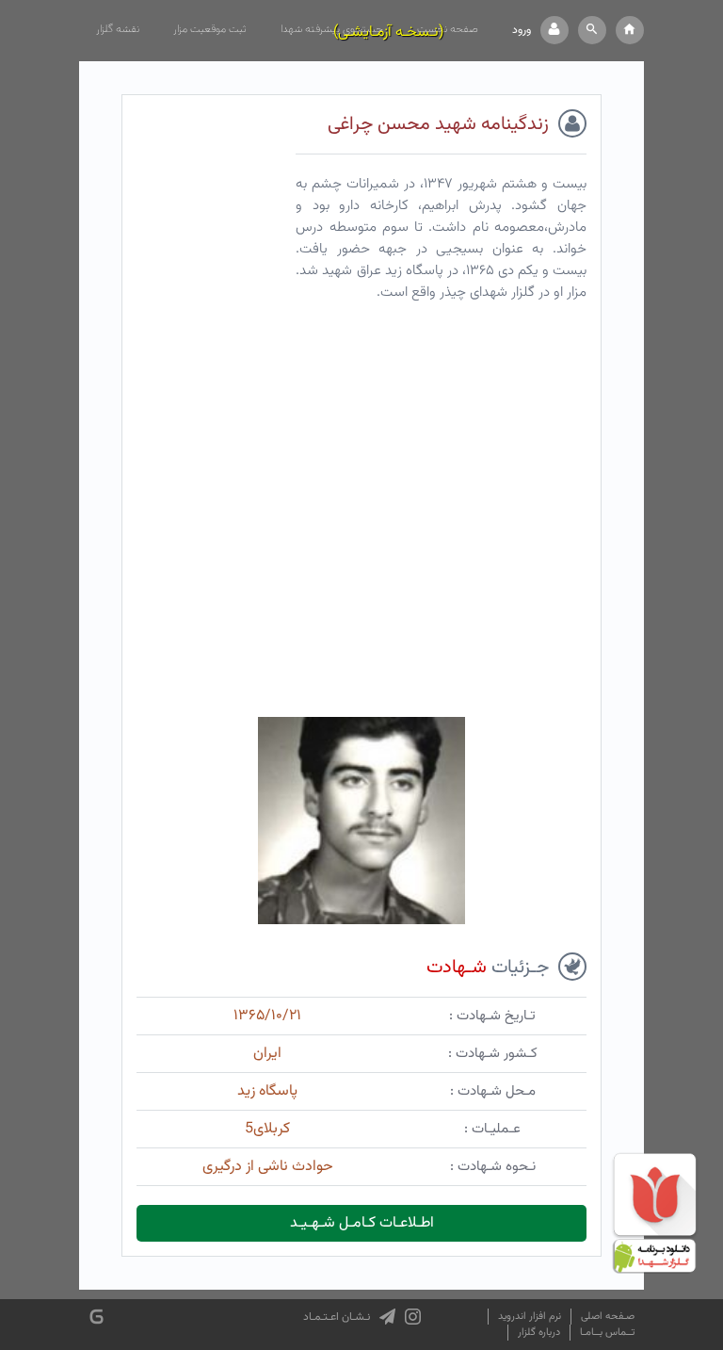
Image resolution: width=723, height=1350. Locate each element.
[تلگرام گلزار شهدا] (387, 1317)
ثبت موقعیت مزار (210, 29)
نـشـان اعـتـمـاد (336, 1317)
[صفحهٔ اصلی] (630, 30)
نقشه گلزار (117, 29)
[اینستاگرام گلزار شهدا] (413, 1317)
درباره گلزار (539, 1333)
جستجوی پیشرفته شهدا (332, 29)
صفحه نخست (447, 29)
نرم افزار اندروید (529, 1317)
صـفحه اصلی (608, 1317)
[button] (592, 30)
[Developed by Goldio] (96, 1317)
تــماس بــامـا (607, 1333)
